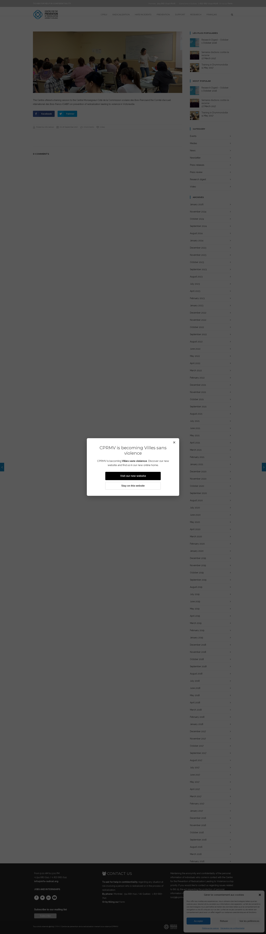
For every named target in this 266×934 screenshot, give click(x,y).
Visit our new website (133, 475)
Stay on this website (133, 485)
